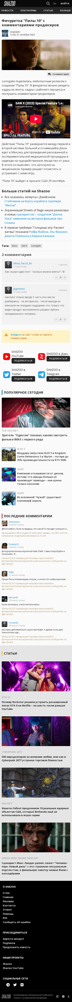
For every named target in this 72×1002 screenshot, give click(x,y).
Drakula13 (14, 544)
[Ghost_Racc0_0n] (8, 264)
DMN (11, 572)
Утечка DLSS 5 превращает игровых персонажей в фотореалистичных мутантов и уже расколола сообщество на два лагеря (34, 561)
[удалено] (19, 288)
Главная (8, 897)
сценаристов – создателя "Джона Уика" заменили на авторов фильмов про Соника (33, 218)
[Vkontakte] (22, 985)
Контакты (9, 905)
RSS (5, 918)
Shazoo (7, 963)
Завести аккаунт (13, 938)
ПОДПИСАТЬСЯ (23, 360)
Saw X (24, 245)
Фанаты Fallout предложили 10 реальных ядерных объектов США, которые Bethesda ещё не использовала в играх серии (35, 812)
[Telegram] (8, 985)
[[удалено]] (8, 290)
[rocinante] (4, 624)
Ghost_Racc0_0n (22, 263)
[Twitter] (15, 985)
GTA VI (6, 697)
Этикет (7, 909)
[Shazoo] (9, 3)
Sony (20, 469)
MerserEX (13, 597)
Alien (20, 493)
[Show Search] (47, 3)
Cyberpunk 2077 (12, 752)
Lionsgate (36, 245)
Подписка (9, 943)
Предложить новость (16, 947)
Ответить (63, 264)
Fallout (7, 803)
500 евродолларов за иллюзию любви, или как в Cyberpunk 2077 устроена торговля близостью (34, 758)
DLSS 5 (21, 448)
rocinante (13, 622)
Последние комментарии (28, 516)
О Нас (6, 893)
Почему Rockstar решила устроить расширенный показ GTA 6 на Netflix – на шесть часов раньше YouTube (35, 705)
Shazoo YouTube (13, 968)
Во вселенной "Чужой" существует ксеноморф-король (39, 499)
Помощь (8, 913)
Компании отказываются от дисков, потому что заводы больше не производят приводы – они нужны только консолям (40, 478)
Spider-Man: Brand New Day (20, 858)
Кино (14, 245)
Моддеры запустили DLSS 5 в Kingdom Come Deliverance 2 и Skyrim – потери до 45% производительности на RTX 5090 (42, 456)
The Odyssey (10, 430)
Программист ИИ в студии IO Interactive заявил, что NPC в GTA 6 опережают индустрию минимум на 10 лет (34, 534)
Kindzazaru (14, 521)
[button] (7, 10)
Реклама (8, 901)
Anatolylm (15, 31)
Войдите (16, 334)
